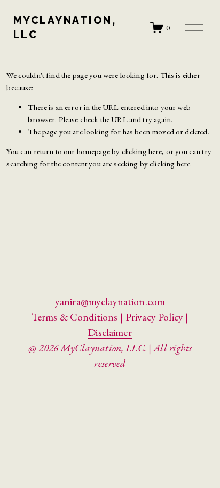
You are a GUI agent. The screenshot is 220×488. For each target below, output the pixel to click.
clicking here (142, 151)
